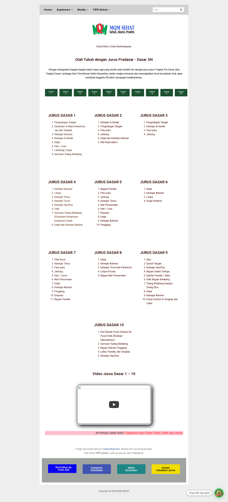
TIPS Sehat (100, 9)
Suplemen (63, 9)
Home (48, 9)
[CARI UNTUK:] (168, 9)
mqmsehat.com (111, 449)
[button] (51, 92)
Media (81, 9)
